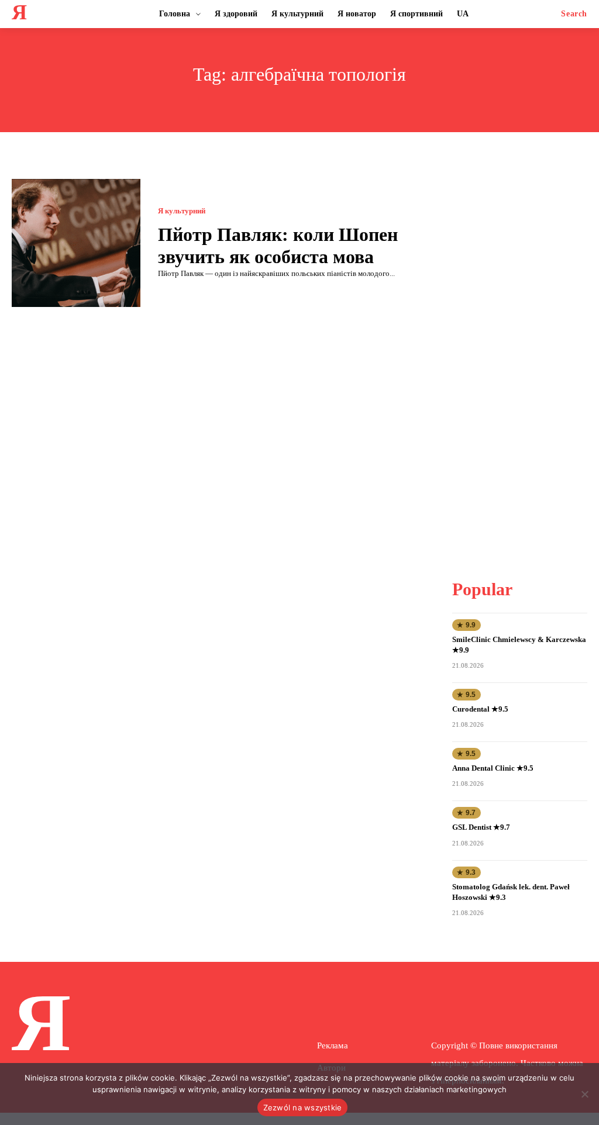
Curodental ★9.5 (480, 709)
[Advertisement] (525, 354)
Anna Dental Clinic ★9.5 (492, 768)
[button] (574, 14)
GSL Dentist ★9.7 (481, 827)
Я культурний (181, 211)
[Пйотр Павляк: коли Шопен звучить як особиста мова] (76, 243)
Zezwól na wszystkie (302, 1107)
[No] (584, 1094)
